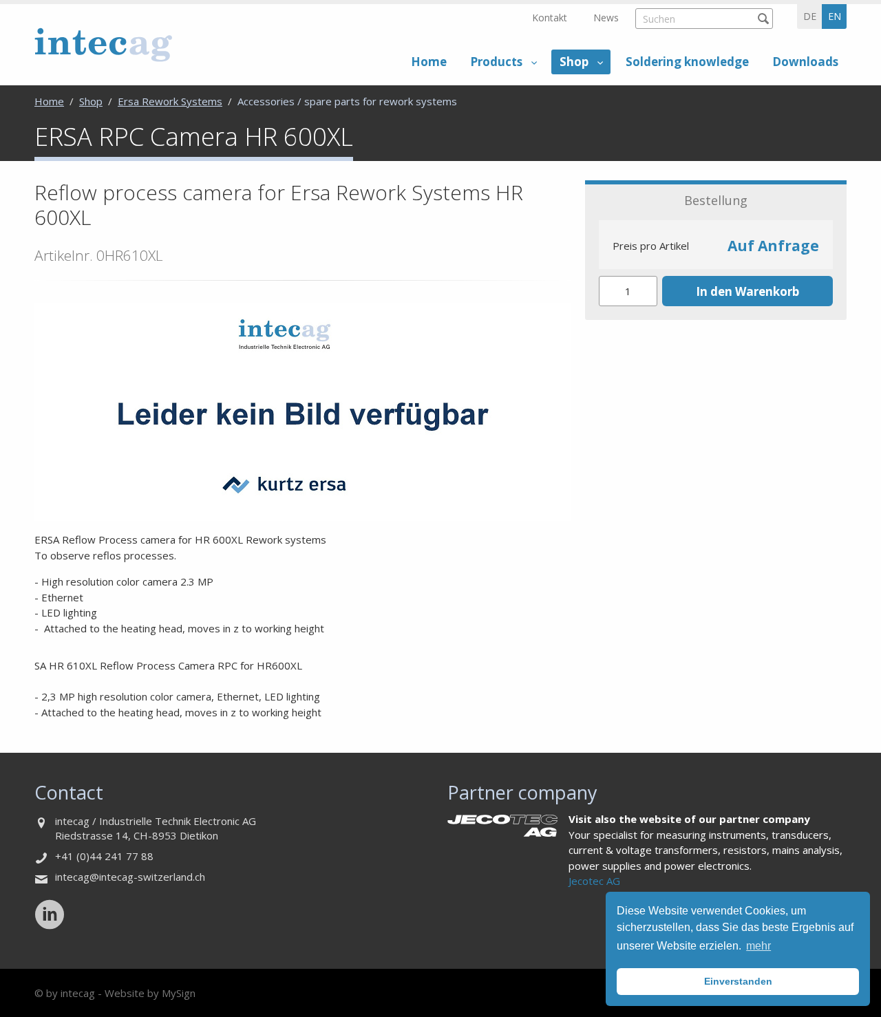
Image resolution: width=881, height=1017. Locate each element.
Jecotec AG (594, 881)
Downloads (805, 61)
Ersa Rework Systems (170, 101)
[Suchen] (763, 18)
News (606, 17)
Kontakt (549, 17)
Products (496, 61)
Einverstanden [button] (738, 981)
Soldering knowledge (687, 61)
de (809, 16)
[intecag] (103, 44)
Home (429, 61)
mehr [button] (758, 946)
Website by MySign (150, 993)
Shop (574, 61)
